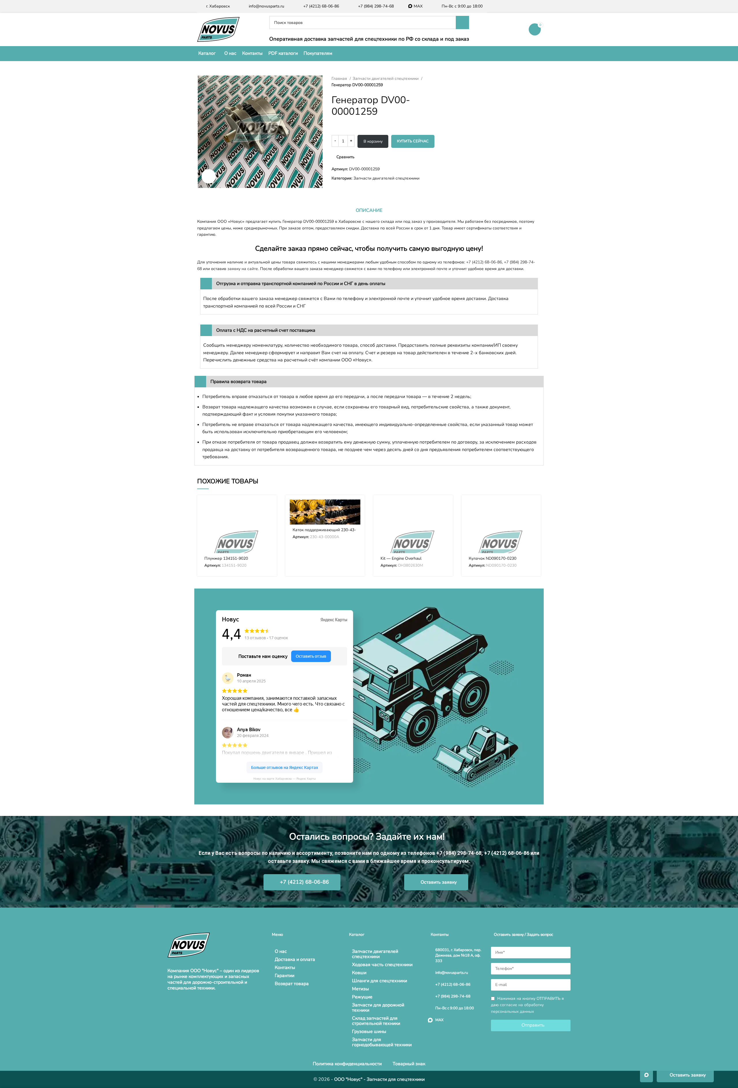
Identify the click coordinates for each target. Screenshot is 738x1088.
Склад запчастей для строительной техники (376, 1021)
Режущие (362, 997)
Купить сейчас (413, 141)
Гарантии (284, 975)
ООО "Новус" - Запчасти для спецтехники (379, 1079)
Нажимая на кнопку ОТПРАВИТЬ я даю (527, 1005)
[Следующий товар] (461, 79)
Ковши (359, 973)
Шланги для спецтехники (379, 981)
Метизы (360, 989)
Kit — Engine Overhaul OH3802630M (401, 561)
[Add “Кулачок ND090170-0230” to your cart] (532, 508)
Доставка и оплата (295, 959)
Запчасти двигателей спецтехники (386, 78)
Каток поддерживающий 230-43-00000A (324, 532)
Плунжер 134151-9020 (226, 558)
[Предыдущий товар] (450, 79)
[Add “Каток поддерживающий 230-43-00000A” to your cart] (356, 508)
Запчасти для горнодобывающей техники (382, 1042)
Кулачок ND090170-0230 (492, 558)
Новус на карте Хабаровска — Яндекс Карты (284, 778)
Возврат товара (292, 983)
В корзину (373, 141)
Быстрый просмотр (268, 521)
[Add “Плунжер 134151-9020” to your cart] (268, 508)
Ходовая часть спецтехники (382, 964)
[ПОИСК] (462, 22)
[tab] (369, 210)
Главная (340, 78)
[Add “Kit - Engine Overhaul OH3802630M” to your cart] (444, 508)
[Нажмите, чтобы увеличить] (209, 176)
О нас (281, 951)
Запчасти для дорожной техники (378, 1007)
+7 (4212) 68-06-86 (484, 262)
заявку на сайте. (243, 268)
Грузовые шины (369, 1031)
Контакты (285, 967)
